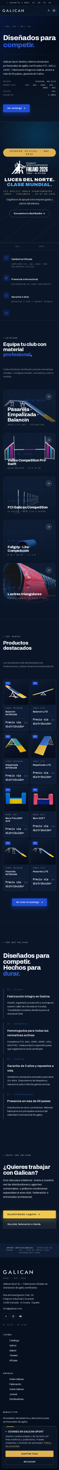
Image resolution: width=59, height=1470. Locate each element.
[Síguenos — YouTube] (20, 1316)
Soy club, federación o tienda (24, 1224)
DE (50, 3)
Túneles (13, 1355)
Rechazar (29, 1461)
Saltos (12, 1345)
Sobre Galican (16, 1379)
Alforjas (13, 1360)
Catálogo (14, 1340)
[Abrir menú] (53, 10)
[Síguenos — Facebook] (6, 1316)
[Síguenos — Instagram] (13, 1316)
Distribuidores (16, 1399)
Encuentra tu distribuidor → (29, 213)
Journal (13, 1394)
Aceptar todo (29, 1454)
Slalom (12, 1350)
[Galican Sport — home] (15, 10)
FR (44, 3)
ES (33, 3)
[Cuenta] (48, 10)
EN (39, 3)
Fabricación (15, 1384)
